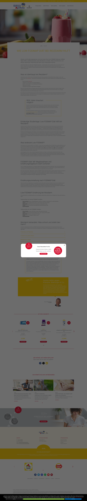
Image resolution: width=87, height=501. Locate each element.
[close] (64, 245)
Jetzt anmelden (43, 253)
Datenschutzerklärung (78, 497)
